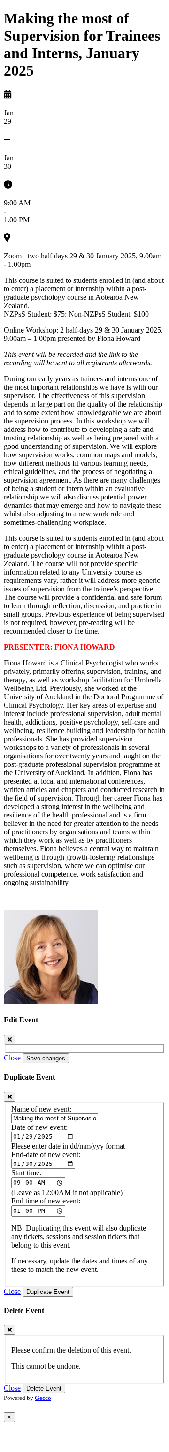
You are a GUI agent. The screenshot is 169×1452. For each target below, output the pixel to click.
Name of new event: (41, 1109)
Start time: (26, 1173)
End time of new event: (45, 1201)
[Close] (9, 1039)
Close (12, 1058)
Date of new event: (39, 1127)
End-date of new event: (45, 1154)
